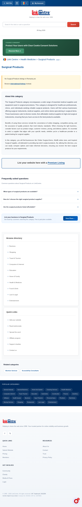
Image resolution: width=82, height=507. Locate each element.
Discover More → (15, 51)
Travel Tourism (23, 394)
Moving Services (8, 402)
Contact (45, 450)
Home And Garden (37, 389)
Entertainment (14, 300)
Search (73, 24)
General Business (22, 389)
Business (12, 246)
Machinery (72, 398)
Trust (44, 454)
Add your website (15, 320)
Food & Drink (13, 288)
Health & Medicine (15, 282)
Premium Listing (56, 163)
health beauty (17, 398)
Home (5, 446)
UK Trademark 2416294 (38, 494)
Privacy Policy (47, 457)
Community (6, 471)
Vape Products (38, 398)
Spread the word (15, 332)
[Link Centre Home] (41, 12)
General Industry (8, 389)
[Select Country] (5, 59)
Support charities (15, 344)
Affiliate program (14, 338)
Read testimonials (15, 326)
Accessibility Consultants (30, 370)
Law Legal (41, 402)
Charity (5, 474)
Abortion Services (11, 370)
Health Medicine (28, 59)
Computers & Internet (16, 264)
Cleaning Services (52, 389)
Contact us (13, 350)
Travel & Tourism (15, 258)
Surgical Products (46, 59)
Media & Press (7, 478)
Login (4, 482)
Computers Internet (9, 394)
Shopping (12, 252)
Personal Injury (51, 398)
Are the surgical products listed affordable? (19, 207)
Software (6, 398)
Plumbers (62, 398)
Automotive (44, 394)
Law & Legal (13, 294)
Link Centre (12, 59)
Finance (65, 394)
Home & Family (14, 276)
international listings (18, 84)
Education (12, 270)
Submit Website (8, 450)
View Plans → (70, 218)
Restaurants (30, 402)
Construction (55, 394)
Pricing (5, 454)
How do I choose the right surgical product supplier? (22, 199)
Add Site (9, 3)
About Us (46, 446)
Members (6, 457)
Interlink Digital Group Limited (10, 495)
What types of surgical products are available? (20, 191)
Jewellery (75, 394)
